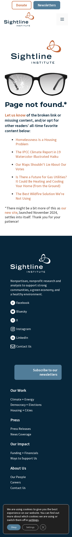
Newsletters (47, 5)
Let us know (15, 115)
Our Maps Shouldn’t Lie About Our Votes (41, 166)
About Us (18, 468)
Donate (21, 5)
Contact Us (23, 346)
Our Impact (20, 443)
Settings (30, 527)
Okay (14, 527)
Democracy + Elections (26, 405)
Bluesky (21, 311)
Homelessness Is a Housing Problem (36, 141)
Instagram (23, 329)
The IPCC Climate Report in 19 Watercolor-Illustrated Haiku (38, 154)
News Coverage (20, 434)
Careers (15, 482)
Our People (18, 477)
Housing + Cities (21, 410)
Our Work (18, 390)
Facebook (22, 303)
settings (34, 520)
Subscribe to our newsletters (45, 372)
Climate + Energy (22, 399)
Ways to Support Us (23, 458)
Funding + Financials (24, 453)
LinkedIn (22, 338)
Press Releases (20, 429)
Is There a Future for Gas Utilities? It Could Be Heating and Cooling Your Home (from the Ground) (41, 181)
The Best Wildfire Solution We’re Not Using (40, 196)
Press (15, 419)
